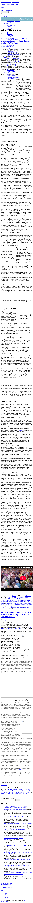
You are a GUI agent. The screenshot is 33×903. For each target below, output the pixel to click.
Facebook (6, 893)
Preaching (9, 26)
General (14, 596)
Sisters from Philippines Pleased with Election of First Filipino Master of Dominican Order (16, 614)
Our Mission (7, 23)
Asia (11, 789)
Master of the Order (5, 792)
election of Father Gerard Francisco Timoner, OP (16, 627)
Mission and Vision (12, 25)
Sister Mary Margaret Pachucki (14, 606)
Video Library (15, 2)
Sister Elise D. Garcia (10, 603)
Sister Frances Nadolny (6, 604)
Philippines (3, 793)
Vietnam (3, 795)
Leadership (10, 35)
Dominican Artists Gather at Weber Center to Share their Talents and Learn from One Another (18, 873)
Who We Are (10, 45)
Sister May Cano (23, 793)
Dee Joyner (20, 598)
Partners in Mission (18, 601)
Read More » (4, 593)
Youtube (6, 894)
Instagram (6, 897)
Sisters (8, 32)
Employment (10, 4)
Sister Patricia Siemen (10, 607)
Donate (16, 4)
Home (5, 16)
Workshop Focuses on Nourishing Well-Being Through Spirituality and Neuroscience (18, 824)
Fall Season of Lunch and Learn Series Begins (15, 845)
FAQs (8, 48)
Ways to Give (7, 72)
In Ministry (10, 28)
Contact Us (3, 4)
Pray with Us (10, 70)
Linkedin (6, 896)
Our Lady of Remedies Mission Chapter (21, 792)
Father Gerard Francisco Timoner (13, 790)
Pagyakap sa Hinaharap (7, 601)
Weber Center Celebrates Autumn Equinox (14, 816)
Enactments (21, 430)
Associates (9, 34)
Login (2, 7)
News (2, 2)
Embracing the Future (11, 600)
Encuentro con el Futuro (24, 600)
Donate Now (10, 78)
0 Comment (28, 788)
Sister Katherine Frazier (19, 604)
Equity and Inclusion (12, 52)
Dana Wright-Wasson (10, 598)
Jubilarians (9, 36)
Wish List (9, 80)
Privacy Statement (5, 901)
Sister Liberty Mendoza (13, 793)
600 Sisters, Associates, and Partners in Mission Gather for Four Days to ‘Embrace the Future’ (15, 41)
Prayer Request (11, 71)
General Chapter (26, 790)
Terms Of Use (27, 900)
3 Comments (28, 596)
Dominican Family (17, 789)
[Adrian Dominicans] (6, 10)
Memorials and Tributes (13, 77)
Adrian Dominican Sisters (14, 597)
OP (8, 789)
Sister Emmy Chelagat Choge (23, 603)
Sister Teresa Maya (21, 607)
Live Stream (7, 2)
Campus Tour (10, 22)
